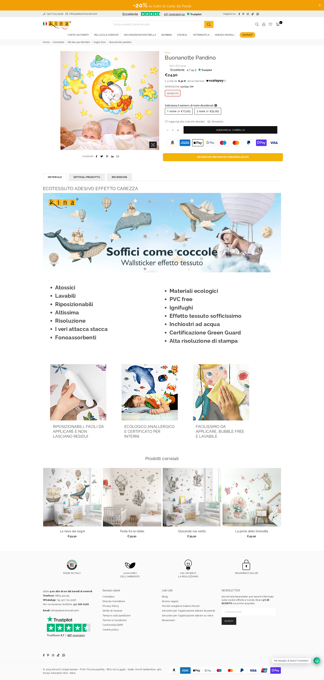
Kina (167, 52)
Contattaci (109, 596)
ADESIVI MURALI (225, 34)
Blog (165, 596)
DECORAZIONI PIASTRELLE (140, 34)
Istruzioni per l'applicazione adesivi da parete (188, 610)
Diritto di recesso (112, 610)
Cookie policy (111, 629)
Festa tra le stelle (132, 531)
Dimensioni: (179, 86)
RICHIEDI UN (223, 157)
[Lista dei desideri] (270, 24)
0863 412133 (62, 595)
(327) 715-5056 (54, 13)
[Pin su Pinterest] (107, 156)
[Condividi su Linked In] (112, 156)
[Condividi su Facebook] (96, 156)
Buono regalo (170, 601)
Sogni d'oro (100, 42)
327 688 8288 (81, 604)
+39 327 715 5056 (66, 600)
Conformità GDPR (113, 625)
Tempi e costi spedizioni (117, 615)
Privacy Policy (111, 606)
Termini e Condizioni (115, 620)
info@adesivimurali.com (83, 13)
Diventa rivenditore (114, 601)
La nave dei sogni (72, 531)
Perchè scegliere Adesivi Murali (181, 606)
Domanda (217, 121)
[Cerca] (209, 24)
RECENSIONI (119, 177)
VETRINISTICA (201, 34)
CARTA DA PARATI (78, 34)
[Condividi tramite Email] (117, 156)
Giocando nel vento (192, 531)
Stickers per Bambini (79, 42)
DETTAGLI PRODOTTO (87, 177)
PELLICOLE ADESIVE (106, 34)
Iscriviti (228, 621)
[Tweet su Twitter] (101, 156)
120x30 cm (172, 93)
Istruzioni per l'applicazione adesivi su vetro (187, 615)
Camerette (58, 42)
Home (46, 42)
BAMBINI (166, 34)
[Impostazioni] (263, 24)
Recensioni (168, 620)
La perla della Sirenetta (251, 531)
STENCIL (182, 34)
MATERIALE (55, 177)
